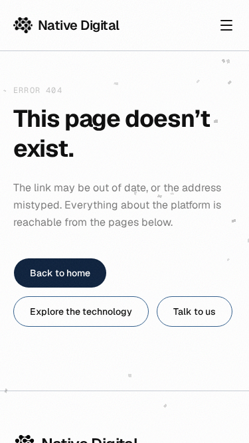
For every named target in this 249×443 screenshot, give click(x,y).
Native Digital (79, 25)
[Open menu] (226, 25)
